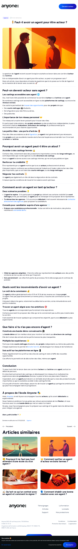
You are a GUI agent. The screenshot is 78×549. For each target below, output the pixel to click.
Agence (6, 18)
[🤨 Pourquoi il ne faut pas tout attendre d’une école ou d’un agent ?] (19, 451)
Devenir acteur (67, 6)
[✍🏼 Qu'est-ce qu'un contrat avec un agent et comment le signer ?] (19, 483)
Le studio (65, 509)
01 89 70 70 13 (6, 524)
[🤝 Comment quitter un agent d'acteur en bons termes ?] (58, 451)
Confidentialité (71, 521)
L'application (72, 524)
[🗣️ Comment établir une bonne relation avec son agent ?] (58, 483)
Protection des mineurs (59, 524)
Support (45, 512)
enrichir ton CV (33, 347)
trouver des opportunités (33, 105)
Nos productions (62, 512)
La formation (64, 506)
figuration (33, 134)
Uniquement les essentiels (54, 544)
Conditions (61, 521)
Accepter (69, 545)
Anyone (10, 396)
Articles (45, 509)
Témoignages (43, 506)
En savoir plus (6, 545)
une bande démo (19, 210)
